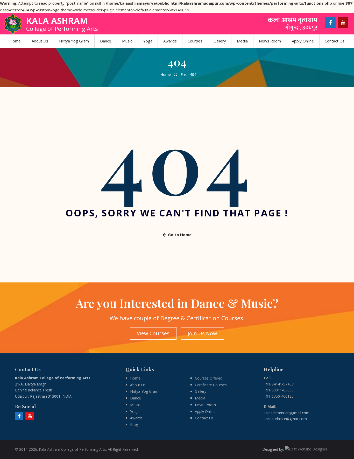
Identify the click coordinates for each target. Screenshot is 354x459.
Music (127, 40)
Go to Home (180, 234)
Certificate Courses (211, 384)
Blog (134, 424)
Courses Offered (208, 378)
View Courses (153, 333)
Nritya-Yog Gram (144, 391)
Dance (105, 40)
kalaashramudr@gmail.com (286, 412)
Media (242, 40)
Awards (170, 40)
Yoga (147, 40)
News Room (270, 40)
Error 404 (188, 74)
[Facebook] (330, 22)
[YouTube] (343, 22)
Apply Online (303, 40)
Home (15, 40)
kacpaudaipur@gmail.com (285, 418)
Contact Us (334, 40)
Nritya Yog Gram (74, 40)
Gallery (220, 40)
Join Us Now (202, 333)
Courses (195, 40)
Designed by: (273, 449)
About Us (40, 40)
